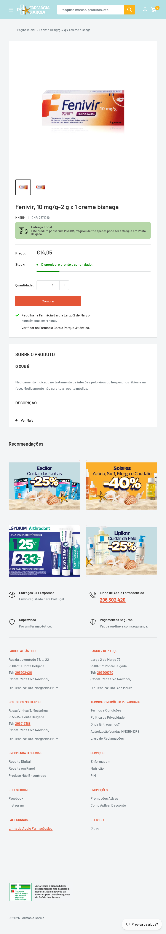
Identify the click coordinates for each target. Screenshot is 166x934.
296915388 (22, 723)
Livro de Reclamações (107, 738)
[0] (153, 9)
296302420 (23, 672)
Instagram (16, 805)
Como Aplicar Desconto (108, 805)
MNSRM (20, 217)
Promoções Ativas (104, 798)
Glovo (95, 828)
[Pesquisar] (129, 9)
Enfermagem (100, 761)
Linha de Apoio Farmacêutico (31, 828)
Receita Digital (20, 761)
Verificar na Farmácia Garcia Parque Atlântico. (55, 328)
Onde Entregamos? (105, 724)
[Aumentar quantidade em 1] (64, 285)
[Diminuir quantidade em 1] (41, 285)
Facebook (16, 798)
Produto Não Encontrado (27, 775)
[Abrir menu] (11, 9)
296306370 (105, 672)
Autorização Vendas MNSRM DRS (115, 731)
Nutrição (97, 768)
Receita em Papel (22, 768)
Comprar (48, 301)
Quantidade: (24, 285)
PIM (93, 775)
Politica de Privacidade (108, 717)
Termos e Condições (106, 710)
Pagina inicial (26, 30)
